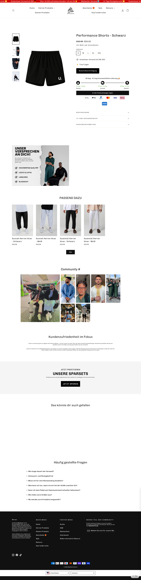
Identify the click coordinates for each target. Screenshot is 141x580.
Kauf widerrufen (99, 13)
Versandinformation (86, 124)
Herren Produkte (45, 8)
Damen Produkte (42, 13)
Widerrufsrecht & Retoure (70, 539)
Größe (79, 49)
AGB (61, 528)
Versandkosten (93, 45)
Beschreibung (82, 112)
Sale (100, 8)
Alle (70, 252)
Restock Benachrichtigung (88, 71)
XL (93, 53)
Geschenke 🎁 (89, 8)
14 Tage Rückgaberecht (87, 118)
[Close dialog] (137, 491)
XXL (99, 53)
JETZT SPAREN (70, 384)
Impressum (64, 535)
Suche (62, 524)
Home (32, 8)
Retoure (109, 8)
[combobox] (58, 573)
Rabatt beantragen (112, 548)
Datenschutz (65, 531)
